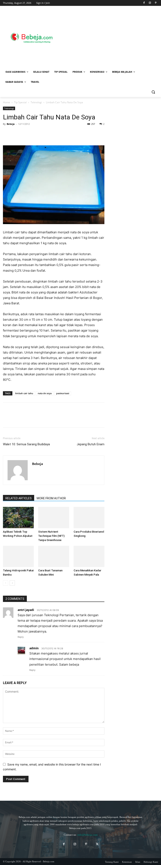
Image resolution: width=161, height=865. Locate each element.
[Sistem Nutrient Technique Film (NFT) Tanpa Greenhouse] (53, 517)
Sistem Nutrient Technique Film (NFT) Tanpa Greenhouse (51, 536)
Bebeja (11, 123)
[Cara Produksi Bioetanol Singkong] (89, 517)
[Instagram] (149, 3)
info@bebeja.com (87, 834)
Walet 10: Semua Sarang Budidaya (26, 444)
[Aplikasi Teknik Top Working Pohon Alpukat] (18, 517)
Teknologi (36, 102)
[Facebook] (144, 3)
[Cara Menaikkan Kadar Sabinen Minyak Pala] (89, 556)
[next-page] (12, 583)
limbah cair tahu (24, 393)
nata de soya (45, 393)
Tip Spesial (20, 102)
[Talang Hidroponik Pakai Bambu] (18, 556)
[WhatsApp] (36, 133)
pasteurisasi (62, 393)
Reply (21, 636)
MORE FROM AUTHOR (51, 498)
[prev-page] (5, 583)
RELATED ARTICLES (18, 498)
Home (6, 102)
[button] (153, 92)
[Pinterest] (155, 3)
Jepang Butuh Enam (90, 444)
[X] (17, 133)
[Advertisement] (110, 37)
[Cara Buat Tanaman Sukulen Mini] (53, 556)
